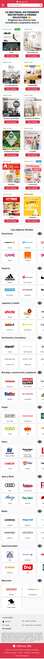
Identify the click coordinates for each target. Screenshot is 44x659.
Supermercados (30, 621)
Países (20, 652)
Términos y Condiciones (31, 652)
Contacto (8, 650)
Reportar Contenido (32, 650)
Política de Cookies (11, 652)
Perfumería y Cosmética (33, 625)
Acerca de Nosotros (18, 650)
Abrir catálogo (11, 56)
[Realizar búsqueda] (40, 5)
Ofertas (7, 621)
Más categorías (6, 628)
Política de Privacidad (22, 656)
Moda (7, 625)
